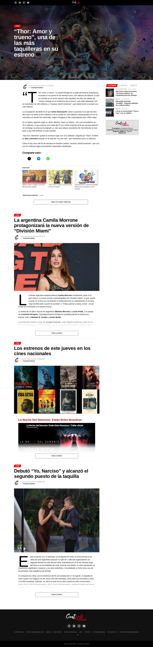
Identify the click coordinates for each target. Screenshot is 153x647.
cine (41, 195)
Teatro (87, 632)
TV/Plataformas (98, 632)
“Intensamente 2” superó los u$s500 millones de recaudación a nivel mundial (86, 187)
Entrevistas (112, 632)
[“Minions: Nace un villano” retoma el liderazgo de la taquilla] (34, 177)
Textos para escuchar (35, 632)
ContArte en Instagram (129, 632)
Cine (80, 632)
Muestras (58, 632)
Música (49, 632)
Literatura (18, 632)
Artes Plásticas (70, 632)
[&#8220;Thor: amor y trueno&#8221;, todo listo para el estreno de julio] (61, 177)
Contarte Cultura (37, 87)
